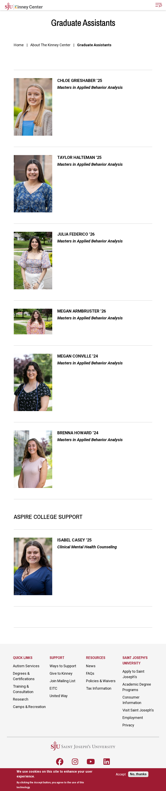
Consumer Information (131, 700)
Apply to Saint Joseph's (133, 674)
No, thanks (138, 774)
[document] (56, 779)
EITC (53, 688)
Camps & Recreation (29, 707)
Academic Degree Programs (136, 687)
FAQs (90, 673)
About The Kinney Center (50, 45)
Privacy (128, 725)
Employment (132, 717)
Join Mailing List (62, 681)
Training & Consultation (23, 689)
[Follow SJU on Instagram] (75, 762)
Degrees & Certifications (24, 676)
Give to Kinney (61, 673)
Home (19, 45)
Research (20, 699)
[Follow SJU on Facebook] (60, 762)
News (91, 666)
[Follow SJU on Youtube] (90, 762)
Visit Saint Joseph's (138, 710)
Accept (121, 774)
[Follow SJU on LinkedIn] (106, 762)
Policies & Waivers (101, 681)
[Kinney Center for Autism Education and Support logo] (23, 5)
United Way (59, 696)
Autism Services (26, 666)
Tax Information (98, 688)
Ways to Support (63, 666)
